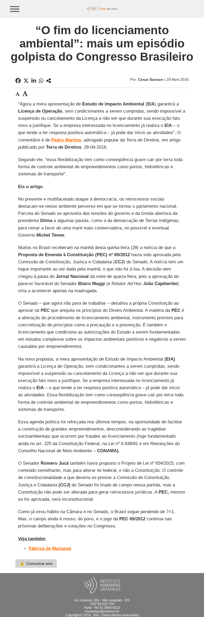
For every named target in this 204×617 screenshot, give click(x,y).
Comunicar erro (36, 563)
